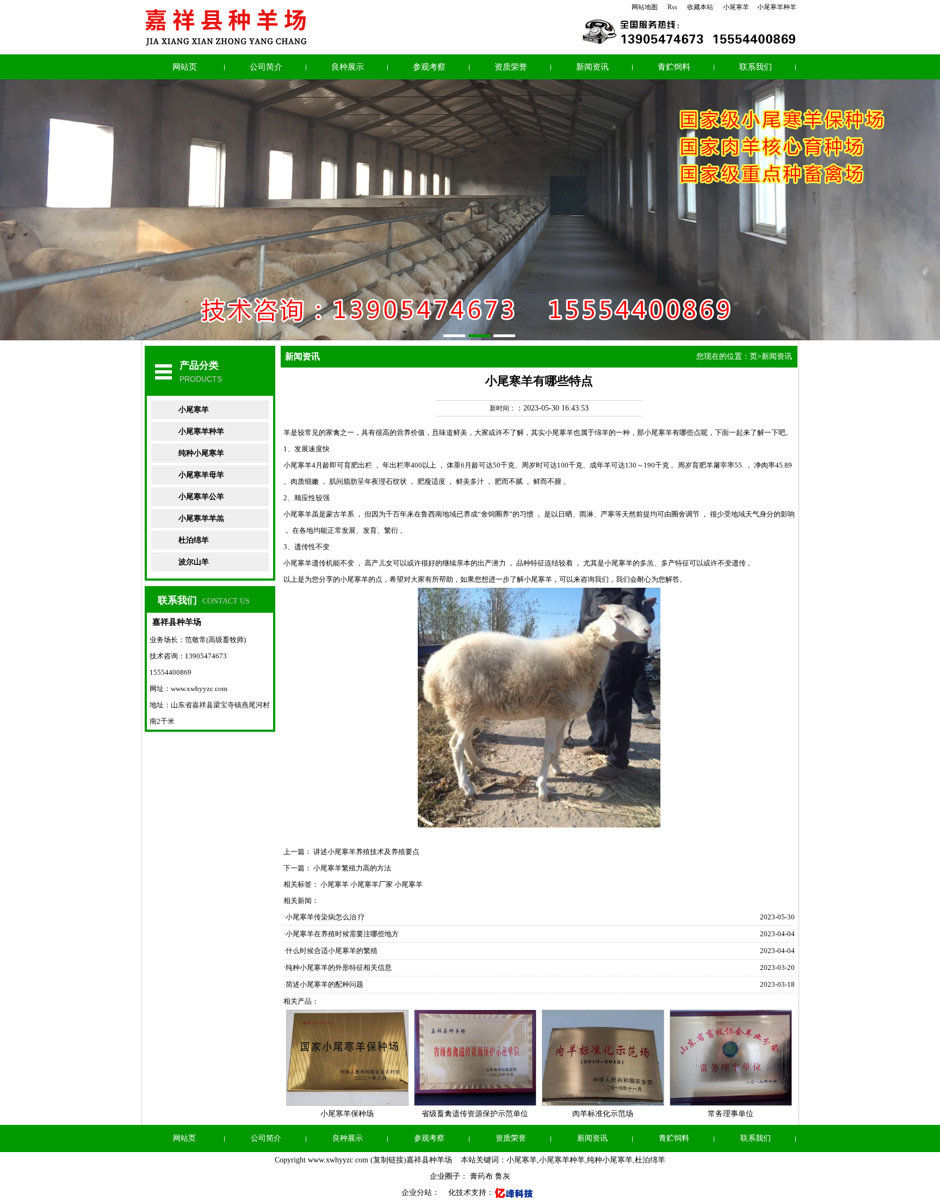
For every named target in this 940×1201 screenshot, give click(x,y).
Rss (672, 7)
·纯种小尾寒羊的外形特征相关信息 (337, 967)
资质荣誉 (510, 67)
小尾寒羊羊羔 (201, 518)
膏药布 (481, 1176)
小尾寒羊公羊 (201, 497)
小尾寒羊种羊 (776, 7)
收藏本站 (700, 7)
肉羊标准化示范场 (602, 1114)
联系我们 (755, 67)
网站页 (184, 67)
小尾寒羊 (736, 7)
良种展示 (347, 67)
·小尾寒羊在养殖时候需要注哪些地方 (341, 934)
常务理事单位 (730, 1114)
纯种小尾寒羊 (201, 453)
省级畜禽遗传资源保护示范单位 (475, 1114)
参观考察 (429, 67)
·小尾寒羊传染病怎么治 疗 (324, 917)
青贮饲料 (674, 67)
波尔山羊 (193, 562)
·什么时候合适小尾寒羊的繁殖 (330, 951)
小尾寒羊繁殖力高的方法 (352, 868)
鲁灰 (502, 1176)
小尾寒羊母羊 (201, 475)
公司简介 (266, 67)
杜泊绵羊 (193, 540)
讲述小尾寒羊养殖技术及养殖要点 (366, 852)
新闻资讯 (592, 67)
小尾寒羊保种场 (347, 1114)
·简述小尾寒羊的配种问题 (323, 984)
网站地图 (645, 7)
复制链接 (388, 1160)
